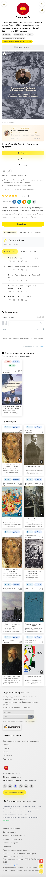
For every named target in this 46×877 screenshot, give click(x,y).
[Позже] (9, 171)
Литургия (5, 809)
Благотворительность (13, 736)
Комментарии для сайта (33, 346)
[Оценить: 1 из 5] (3, 196)
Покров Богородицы (24, 815)
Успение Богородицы (9, 817)
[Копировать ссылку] (34, 202)
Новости (6, 748)
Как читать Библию (27, 812)
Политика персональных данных (16, 850)
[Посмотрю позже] (19, 361)
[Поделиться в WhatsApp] (29, 202)
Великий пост (26, 806)
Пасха (19, 806)
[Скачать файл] (26, 261)
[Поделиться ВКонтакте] (14, 202)
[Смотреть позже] (14, 261)
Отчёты (5, 752)
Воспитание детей (8, 812)
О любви (23, 809)
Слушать (24, 153)
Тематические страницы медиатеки (21, 801)
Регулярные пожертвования (14, 835)
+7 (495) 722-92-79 (13, 773)
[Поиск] (42, 10)
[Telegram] (10, 786)
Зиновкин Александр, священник (14, 176)
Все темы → (6, 820)
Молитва (39, 806)
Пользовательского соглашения (28, 870)
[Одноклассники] (31, 786)
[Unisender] (12, 727)
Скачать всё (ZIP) (29, 251)
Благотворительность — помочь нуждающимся (21, 741)
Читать (24, 165)
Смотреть (24, 159)
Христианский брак (33, 809)
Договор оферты (9, 832)
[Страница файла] (22, 261)
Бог (11, 809)
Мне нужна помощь (16, 792)
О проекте (7, 846)
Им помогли (7, 755)
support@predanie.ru (20, 780)
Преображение (22, 817)
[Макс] (15, 786)
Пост (33, 806)
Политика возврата (10, 843)
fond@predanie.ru (13, 777)
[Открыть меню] (4, 4)
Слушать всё (11, 251)
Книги (38, 232)
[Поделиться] (18, 261)
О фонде (6, 745)
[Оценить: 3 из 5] (9, 196)
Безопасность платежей (12, 839)
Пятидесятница (33, 817)
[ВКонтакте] (5, 786)
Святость (16, 809)
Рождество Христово (9, 806)
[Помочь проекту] (41, 861)
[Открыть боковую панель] (42, 4)
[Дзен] (21, 786)
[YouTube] (26, 786)
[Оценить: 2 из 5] (6, 196)
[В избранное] (4, 171)
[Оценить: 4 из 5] (13, 196)
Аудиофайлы (10, 232)
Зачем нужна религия (9, 815)
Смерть (18, 812)
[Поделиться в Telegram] (19, 202)
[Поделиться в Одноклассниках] (24, 202)
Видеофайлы (26, 232)
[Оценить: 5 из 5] (16, 196)
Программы (7, 759)
